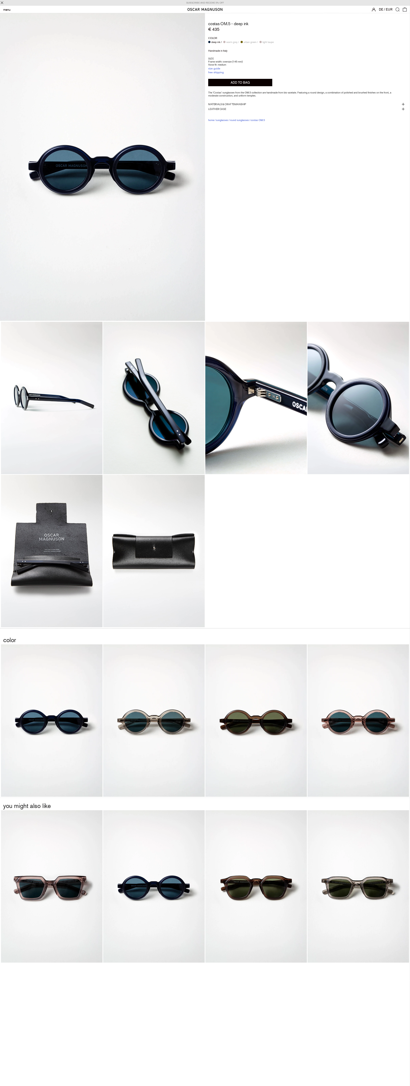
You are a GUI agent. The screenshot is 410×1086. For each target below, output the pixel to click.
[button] (398, 9)
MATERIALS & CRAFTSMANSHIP (227, 104)
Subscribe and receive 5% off (205, 2)
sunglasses (222, 120)
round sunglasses (239, 120)
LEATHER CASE (217, 109)
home (211, 120)
